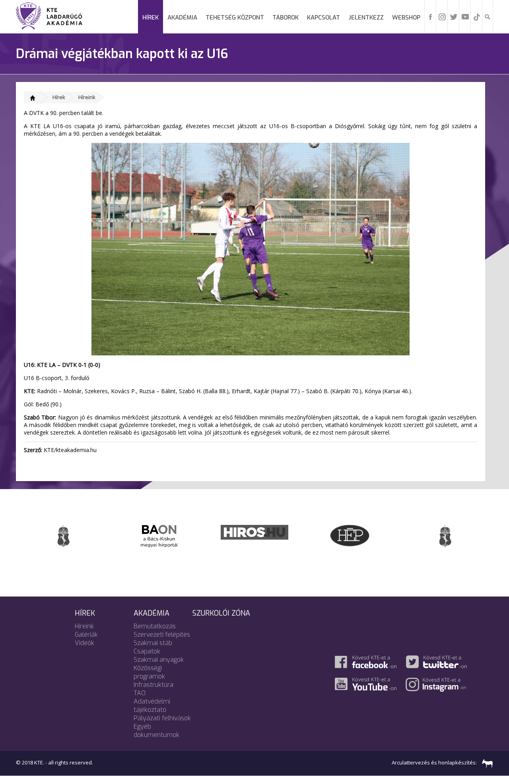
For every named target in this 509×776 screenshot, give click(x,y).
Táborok (285, 17)
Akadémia (182, 17)
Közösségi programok (149, 672)
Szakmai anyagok (159, 659)
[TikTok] (476, 16)
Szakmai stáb (153, 643)
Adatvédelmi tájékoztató (152, 705)
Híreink (86, 97)
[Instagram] (442, 16)
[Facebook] (430, 16)
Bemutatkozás (155, 626)
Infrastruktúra (153, 684)
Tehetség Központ (235, 17)
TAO (140, 693)
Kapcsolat (323, 17)
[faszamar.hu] (485, 762)
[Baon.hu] (159, 535)
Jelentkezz (366, 17)
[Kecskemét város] (64, 535)
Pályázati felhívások (162, 718)
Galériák (86, 634)
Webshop (406, 17)
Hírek (150, 17)
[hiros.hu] (254, 531)
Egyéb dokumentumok (156, 730)
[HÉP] (350, 534)
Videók (84, 643)
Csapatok (147, 651)
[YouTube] (465, 16)
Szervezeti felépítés (162, 634)
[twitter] (453, 16)
